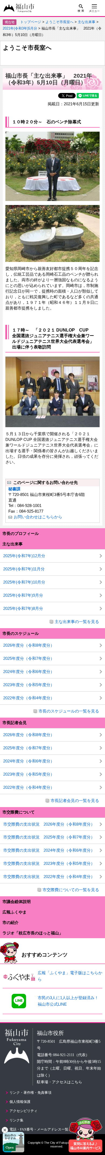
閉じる (5, 1130)
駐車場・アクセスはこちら (59, 1082)
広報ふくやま (14, 912)
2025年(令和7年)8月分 (23, 608)
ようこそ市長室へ (60, 22)
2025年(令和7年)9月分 (23, 595)
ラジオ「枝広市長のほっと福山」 (32, 933)
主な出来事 (86, 22)
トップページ (30, 22)
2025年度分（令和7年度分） (28, 658)
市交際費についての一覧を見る (71, 889)
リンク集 (16, 1120)
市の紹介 (10, 922)
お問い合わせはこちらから (38, 516)
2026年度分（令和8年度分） (28, 645)
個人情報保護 (19, 1102)
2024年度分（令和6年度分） (28, 671)
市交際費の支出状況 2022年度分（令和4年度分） (49, 876)
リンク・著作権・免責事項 (30, 1093)
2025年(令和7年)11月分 (24, 569)
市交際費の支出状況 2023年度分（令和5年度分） (49, 863)
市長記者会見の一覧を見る (75, 800)
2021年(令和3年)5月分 (20, 28)
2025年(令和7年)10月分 (24, 582)
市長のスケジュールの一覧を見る (68, 711)
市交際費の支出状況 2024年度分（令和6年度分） (49, 850)
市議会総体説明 (16, 901)
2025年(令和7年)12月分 (24, 555)
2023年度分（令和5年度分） (28, 684)
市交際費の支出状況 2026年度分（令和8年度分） (49, 824)
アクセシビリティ (23, 1111)
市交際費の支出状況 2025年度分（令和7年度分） (49, 837)
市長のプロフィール (20, 533)
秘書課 (14, 489)
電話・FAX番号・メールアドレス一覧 (38, 1129)
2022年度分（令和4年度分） (28, 698)
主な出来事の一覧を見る (77, 621)
